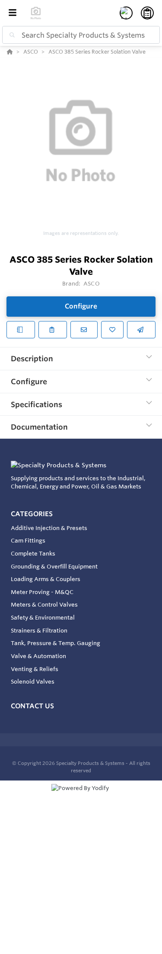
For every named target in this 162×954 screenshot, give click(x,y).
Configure (81, 306)
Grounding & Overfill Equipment (54, 566)
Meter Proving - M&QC (42, 591)
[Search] (10, 35)
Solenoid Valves (32, 681)
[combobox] (81, 34)
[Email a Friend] (141, 329)
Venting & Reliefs (34, 668)
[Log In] (126, 12)
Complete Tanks (33, 553)
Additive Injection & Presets (49, 527)
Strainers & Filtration (39, 630)
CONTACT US (32, 706)
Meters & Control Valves (44, 604)
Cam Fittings (28, 540)
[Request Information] (83, 329)
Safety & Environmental (43, 617)
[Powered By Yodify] (81, 796)
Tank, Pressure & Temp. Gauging (55, 642)
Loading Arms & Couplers (45, 578)
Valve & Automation (38, 655)
